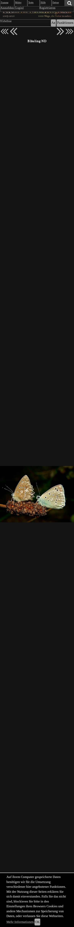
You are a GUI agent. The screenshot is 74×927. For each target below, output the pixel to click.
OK (37, 922)
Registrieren (47, 8)
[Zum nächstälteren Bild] (69, 31)
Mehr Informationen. (20, 922)
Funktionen (65, 23)
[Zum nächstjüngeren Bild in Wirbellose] (13, 31)
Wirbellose (6, 21)
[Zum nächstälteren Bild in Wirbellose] (60, 31)
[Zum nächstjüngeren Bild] (4, 31)
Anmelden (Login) (12, 8)
